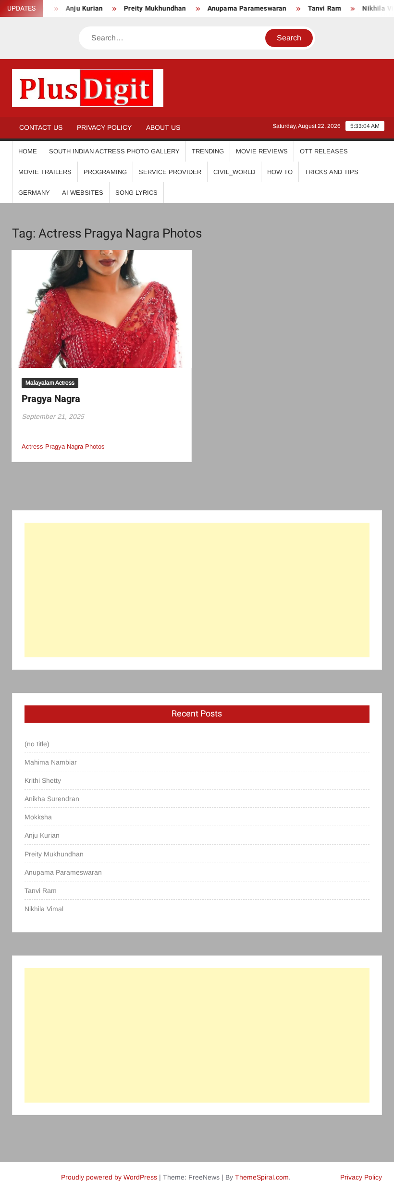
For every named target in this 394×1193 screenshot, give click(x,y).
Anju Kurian (42, 835)
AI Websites (82, 192)
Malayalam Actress (49, 382)
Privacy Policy (104, 127)
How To (280, 172)
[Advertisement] (197, 590)
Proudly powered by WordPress (109, 1177)
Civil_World (234, 172)
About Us (163, 127)
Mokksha (38, 817)
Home (27, 151)
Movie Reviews (262, 151)
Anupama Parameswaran (238, 8)
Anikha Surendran (52, 799)
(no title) (37, 744)
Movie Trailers (45, 172)
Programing (105, 172)
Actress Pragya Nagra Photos (63, 446)
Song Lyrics (136, 192)
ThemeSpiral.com (262, 1177)
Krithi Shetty (43, 780)
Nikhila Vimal (44, 909)
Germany (34, 192)
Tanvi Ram (315, 8)
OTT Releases (324, 151)
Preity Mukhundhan (146, 8)
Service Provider (170, 172)
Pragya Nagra (51, 399)
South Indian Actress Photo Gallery (114, 151)
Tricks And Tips (331, 172)
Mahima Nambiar (51, 762)
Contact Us (40, 127)
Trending (208, 151)
